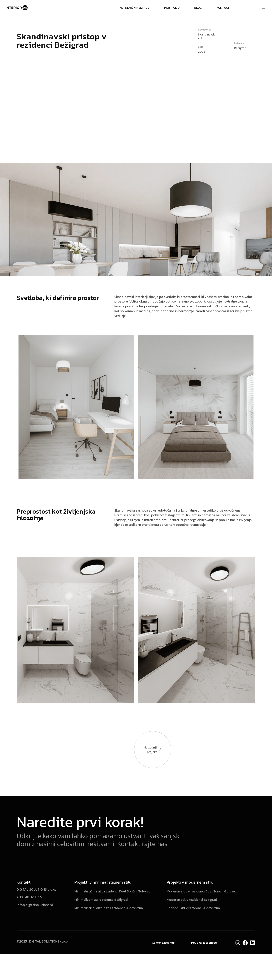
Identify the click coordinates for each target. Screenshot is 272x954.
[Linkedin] (252, 942)
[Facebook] (245, 942)
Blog (198, 7)
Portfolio (171, 7)
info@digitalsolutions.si (35, 904)
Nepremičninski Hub (134, 7)
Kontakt (222, 7)
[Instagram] (238, 942)
